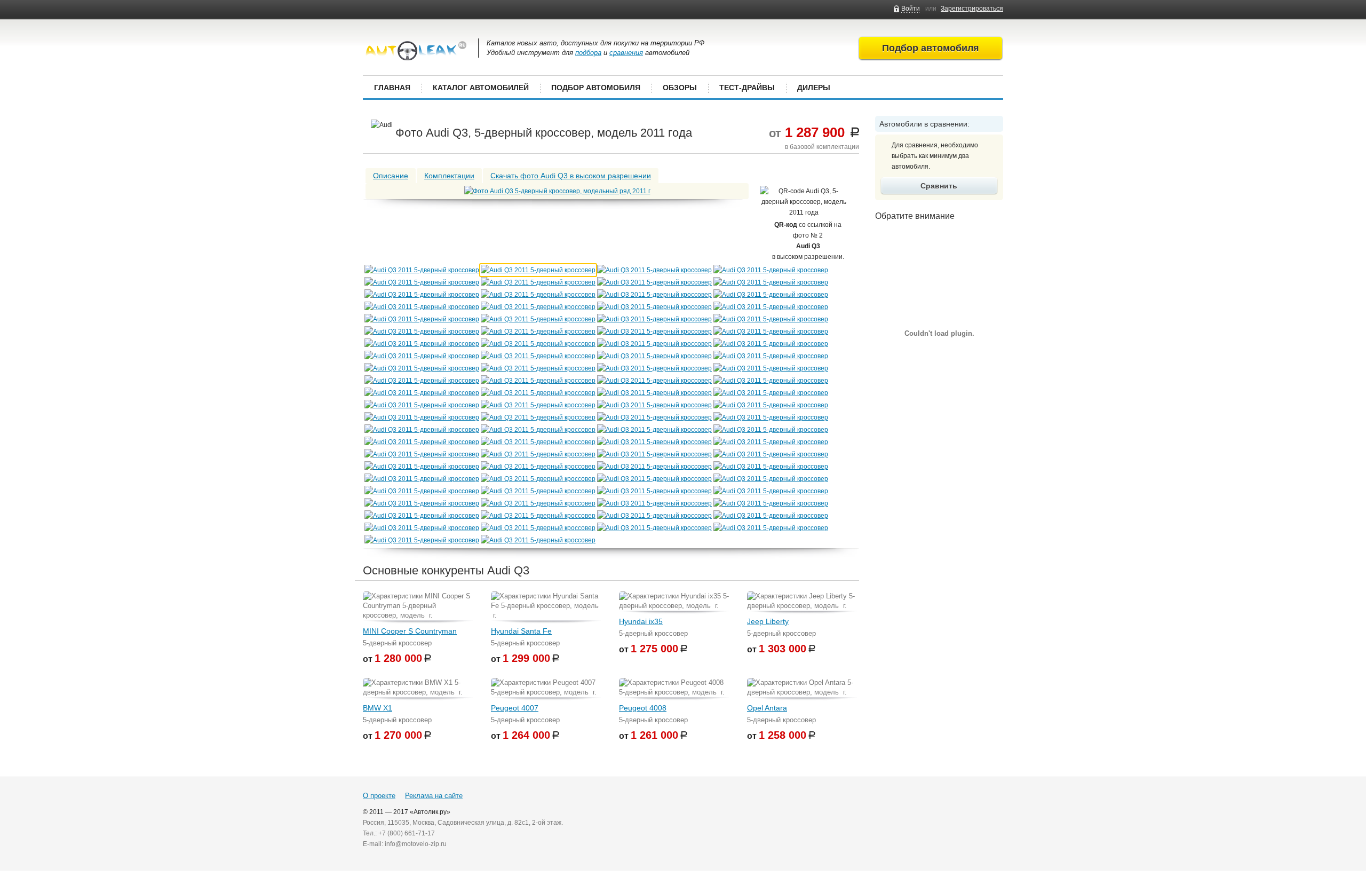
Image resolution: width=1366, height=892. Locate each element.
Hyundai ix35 (641, 621)
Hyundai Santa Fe (521, 631)
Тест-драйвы (747, 87)
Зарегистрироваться (972, 8)
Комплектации (449, 175)
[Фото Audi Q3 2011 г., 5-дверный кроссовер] (557, 191)
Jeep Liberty (768, 621)
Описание (390, 175)
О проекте (379, 796)
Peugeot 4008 (642, 708)
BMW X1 (377, 708)
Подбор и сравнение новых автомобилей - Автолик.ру (416, 50)
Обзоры (680, 87)
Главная (392, 87)
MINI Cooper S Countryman (410, 631)
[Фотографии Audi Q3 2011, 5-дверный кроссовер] (421, 270)
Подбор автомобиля (595, 87)
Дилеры (813, 87)
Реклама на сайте (434, 796)
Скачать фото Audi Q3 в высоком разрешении (570, 175)
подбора (588, 53)
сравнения (626, 53)
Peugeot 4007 (514, 708)
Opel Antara (767, 708)
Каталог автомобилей (481, 87)
